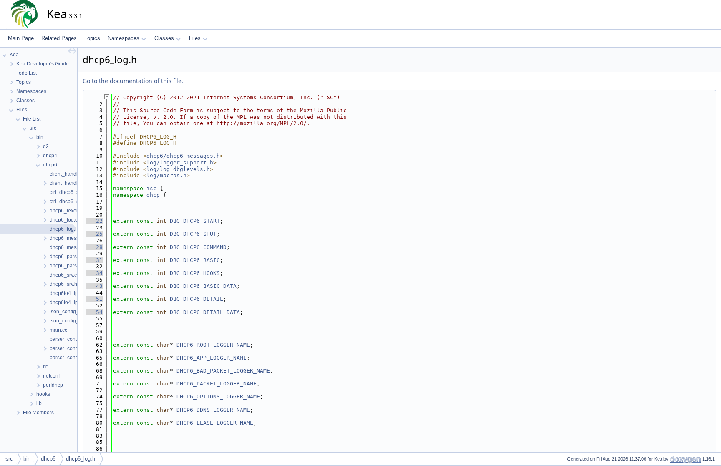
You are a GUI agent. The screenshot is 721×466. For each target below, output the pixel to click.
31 (94, 260)
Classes (164, 38)
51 (94, 299)
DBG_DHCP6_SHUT (193, 234)
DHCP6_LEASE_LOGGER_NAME (214, 423)
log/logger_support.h (179, 162)
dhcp (153, 195)
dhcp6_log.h (80, 459)
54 (94, 312)
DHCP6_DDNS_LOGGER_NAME (213, 410)
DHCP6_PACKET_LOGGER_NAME (216, 383)
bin (26, 459)
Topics (92, 38)
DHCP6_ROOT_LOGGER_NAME (213, 345)
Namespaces (123, 38)
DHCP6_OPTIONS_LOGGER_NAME (218, 396)
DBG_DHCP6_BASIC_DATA (203, 286)
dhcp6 (48, 459)
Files (195, 38)
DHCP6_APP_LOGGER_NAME (211, 358)
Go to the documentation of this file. (133, 81)
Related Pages (59, 38)
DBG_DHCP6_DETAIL (196, 299)
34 (94, 273)
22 (94, 221)
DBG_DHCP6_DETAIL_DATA (205, 312)
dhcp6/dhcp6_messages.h (183, 156)
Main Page (21, 38)
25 (94, 234)
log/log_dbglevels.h (178, 169)
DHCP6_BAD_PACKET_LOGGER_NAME (223, 371)
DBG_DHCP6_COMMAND (198, 247)
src (9, 459)
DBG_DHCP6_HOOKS (195, 273)
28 (94, 247)
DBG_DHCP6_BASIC (195, 260)
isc (151, 188)
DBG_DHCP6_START (195, 221)
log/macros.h (166, 175)
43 (94, 286)
